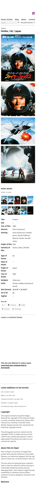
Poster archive (6, 20)
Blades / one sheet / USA (8, 395)
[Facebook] (30, 13)
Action (15, 247)
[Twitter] (26, 13)
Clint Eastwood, (19, 232)
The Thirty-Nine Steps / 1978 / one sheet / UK (13, 406)
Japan (15, 268)
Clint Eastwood (19, 229)
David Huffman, (24, 235)
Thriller (26, 247)
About (23, 20)
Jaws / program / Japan (7, 392)
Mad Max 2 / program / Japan (9, 403)
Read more (5, 482)
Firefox (15, 219)
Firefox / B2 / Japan (11, 31)
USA (14, 244)
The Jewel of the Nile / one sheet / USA (12, 399)
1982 (14, 226)
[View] (4, 200)
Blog (17, 20)
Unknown (16, 280)
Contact (32, 20)
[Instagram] (33, 13)
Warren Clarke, (19, 238)
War (20, 247)
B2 (13, 256)
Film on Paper (5, 8)
